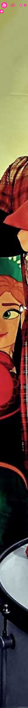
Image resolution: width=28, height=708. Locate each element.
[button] (1, 11)
